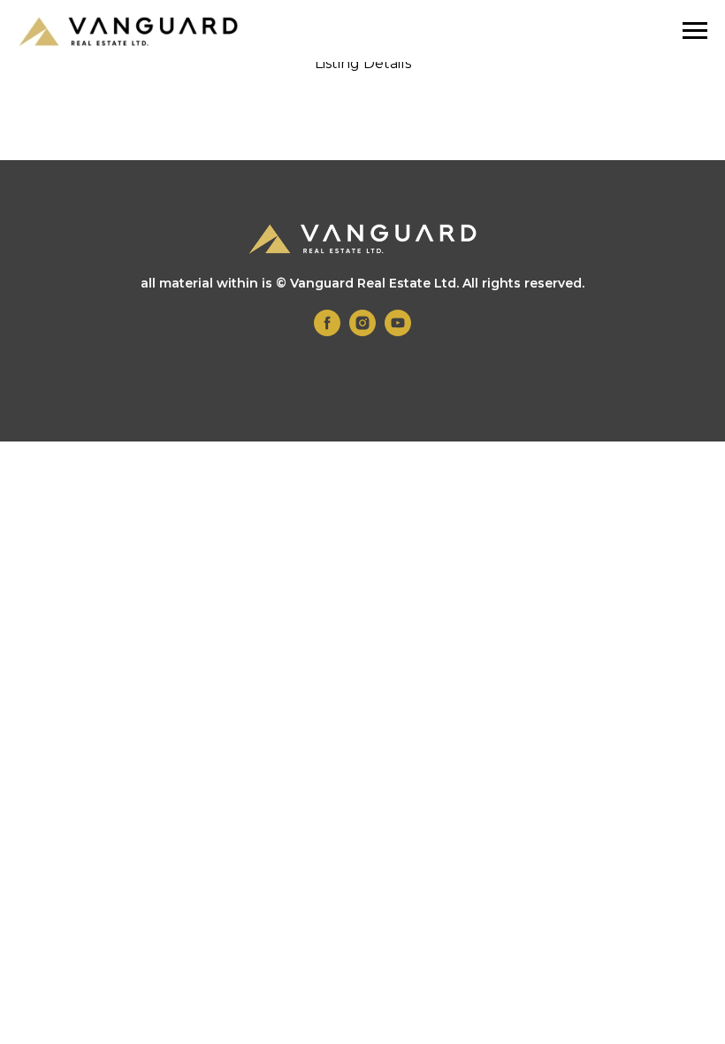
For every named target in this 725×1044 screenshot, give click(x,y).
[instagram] (362, 331)
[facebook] (327, 331)
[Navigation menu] (695, 31)
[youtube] (398, 331)
